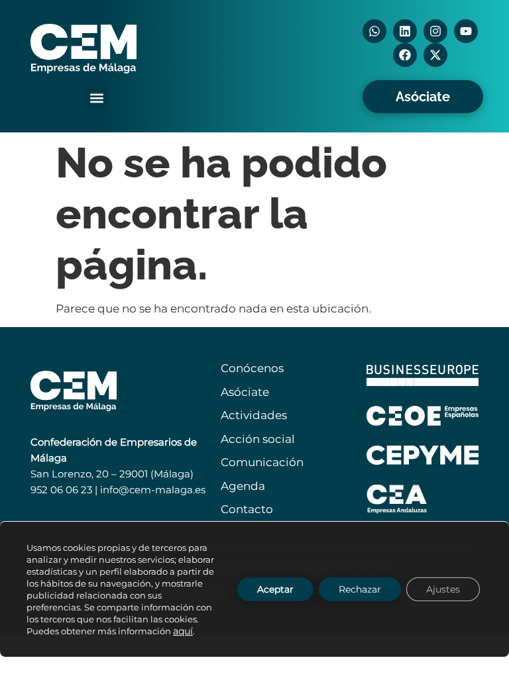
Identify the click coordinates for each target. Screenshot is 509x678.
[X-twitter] (435, 55)
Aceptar (275, 589)
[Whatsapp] (374, 31)
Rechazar (360, 589)
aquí (183, 631)
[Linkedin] (405, 31)
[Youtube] (466, 31)
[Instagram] (435, 31)
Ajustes (443, 589)
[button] (97, 98)
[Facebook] (405, 55)
